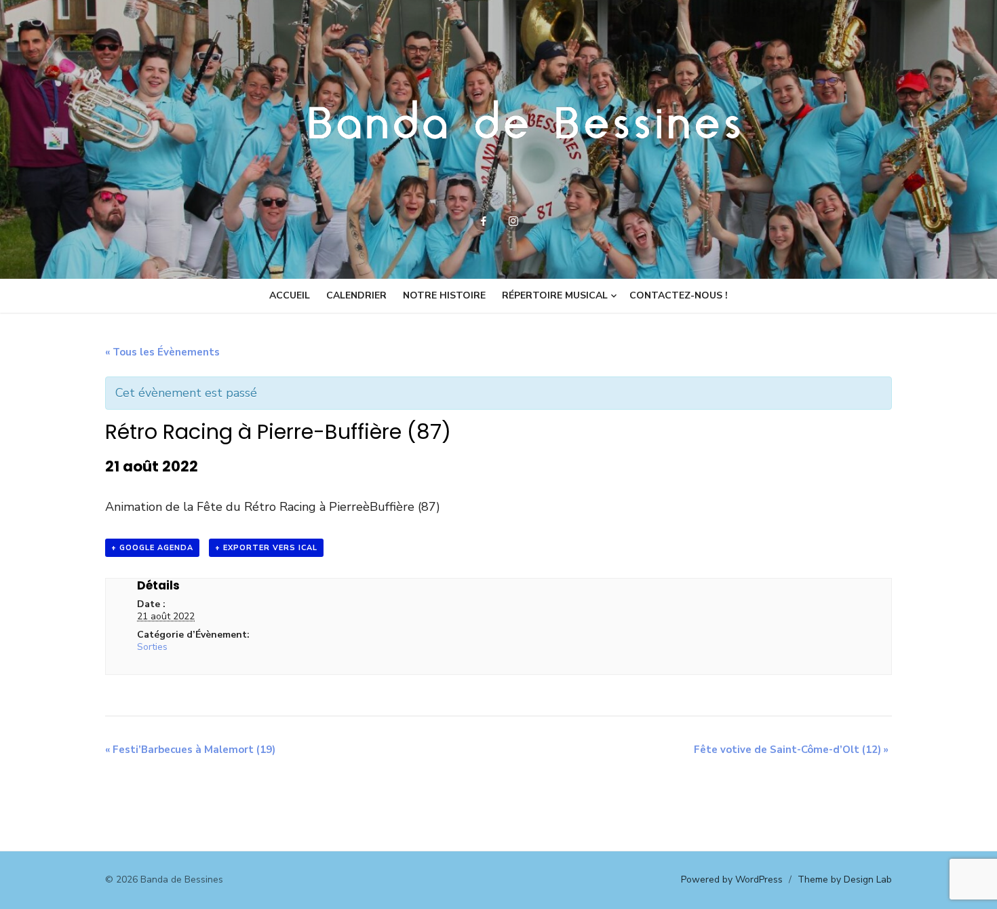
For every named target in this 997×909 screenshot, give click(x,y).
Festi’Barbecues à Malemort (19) (190, 749)
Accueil (289, 295)
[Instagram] (513, 221)
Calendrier (356, 295)
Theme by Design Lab (845, 879)
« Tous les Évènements (162, 352)
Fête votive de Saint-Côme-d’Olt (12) (791, 749)
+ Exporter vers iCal (266, 548)
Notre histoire (444, 295)
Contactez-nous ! (678, 295)
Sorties (152, 646)
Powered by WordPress (732, 879)
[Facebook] (483, 221)
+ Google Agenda (152, 548)
